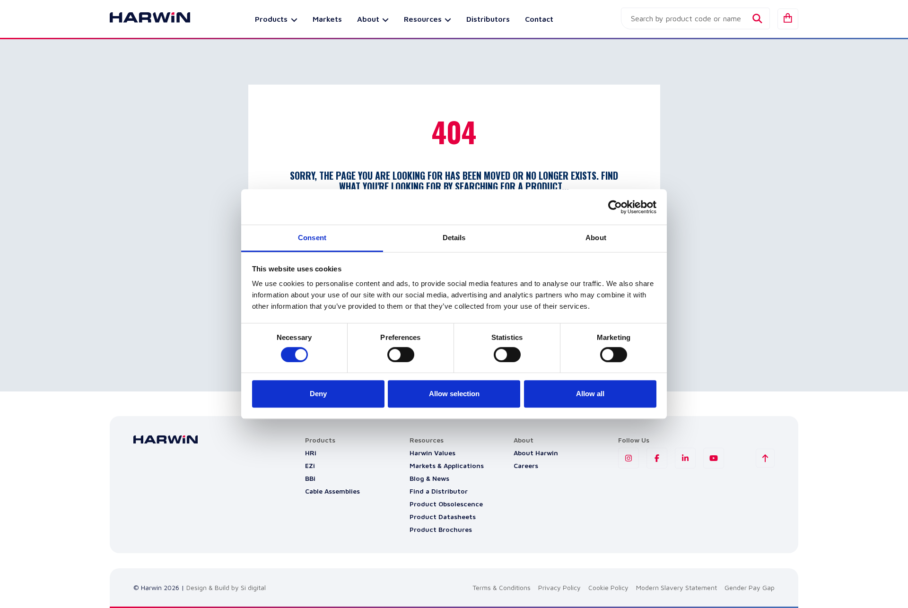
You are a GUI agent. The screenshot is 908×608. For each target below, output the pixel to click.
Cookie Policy (608, 587)
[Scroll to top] (765, 458)
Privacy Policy (559, 587)
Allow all (590, 394)
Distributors (488, 19)
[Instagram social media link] (628, 458)
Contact (539, 19)
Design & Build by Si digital (226, 587)
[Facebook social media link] (656, 458)
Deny (318, 394)
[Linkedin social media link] (685, 458)
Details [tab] (454, 238)
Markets (327, 19)
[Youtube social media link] (713, 458)
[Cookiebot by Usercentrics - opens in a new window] (615, 207)
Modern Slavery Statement (676, 587)
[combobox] (695, 18)
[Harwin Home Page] (143, 19)
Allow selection (454, 394)
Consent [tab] (312, 238)
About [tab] (595, 238)
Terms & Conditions (501, 587)
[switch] (400, 354)
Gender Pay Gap (750, 587)
